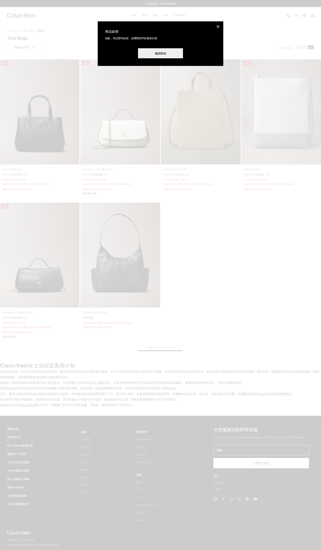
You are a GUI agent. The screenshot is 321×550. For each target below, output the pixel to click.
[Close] (218, 26)
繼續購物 (160, 53)
